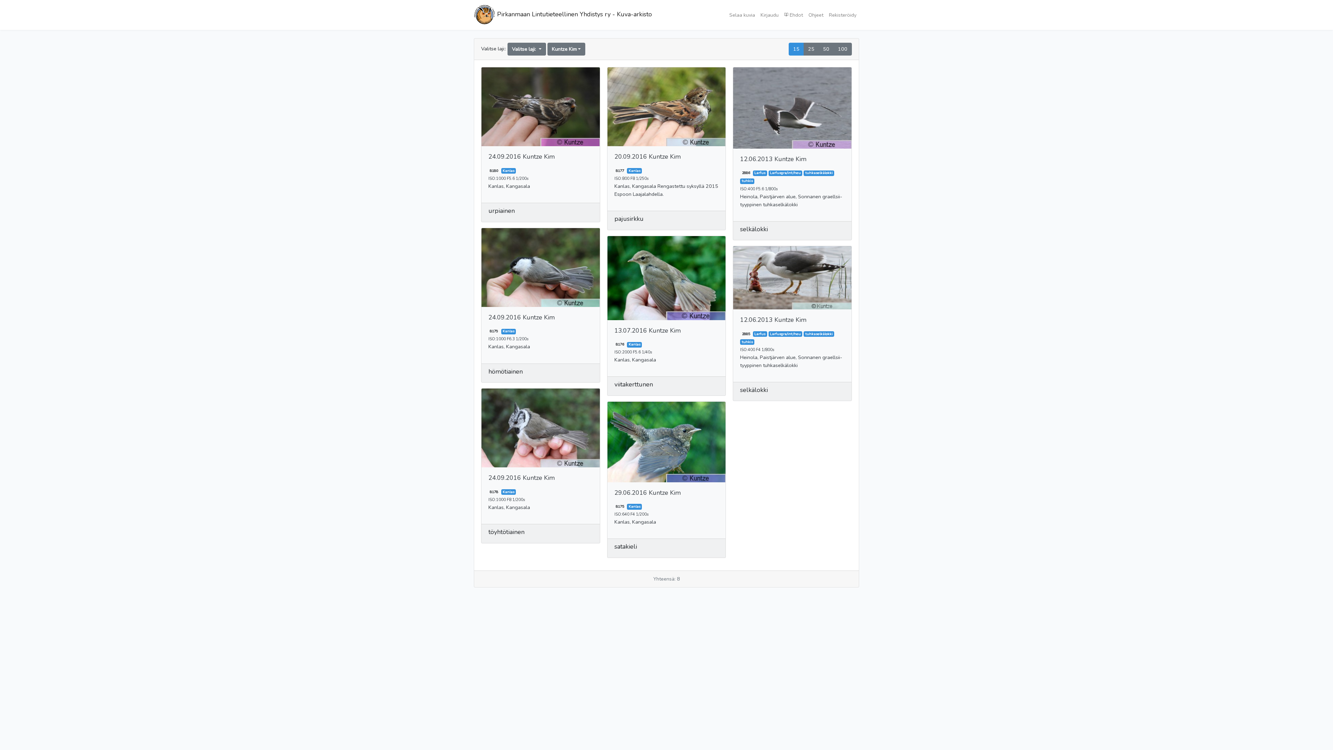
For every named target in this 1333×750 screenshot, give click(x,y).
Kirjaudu (770, 14)
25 (811, 48)
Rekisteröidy (842, 14)
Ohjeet (815, 14)
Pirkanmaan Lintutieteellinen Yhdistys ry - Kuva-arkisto (573, 14)
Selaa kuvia (742, 14)
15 (796, 48)
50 (826, 48)
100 (842, 48)
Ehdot (795, 14)
